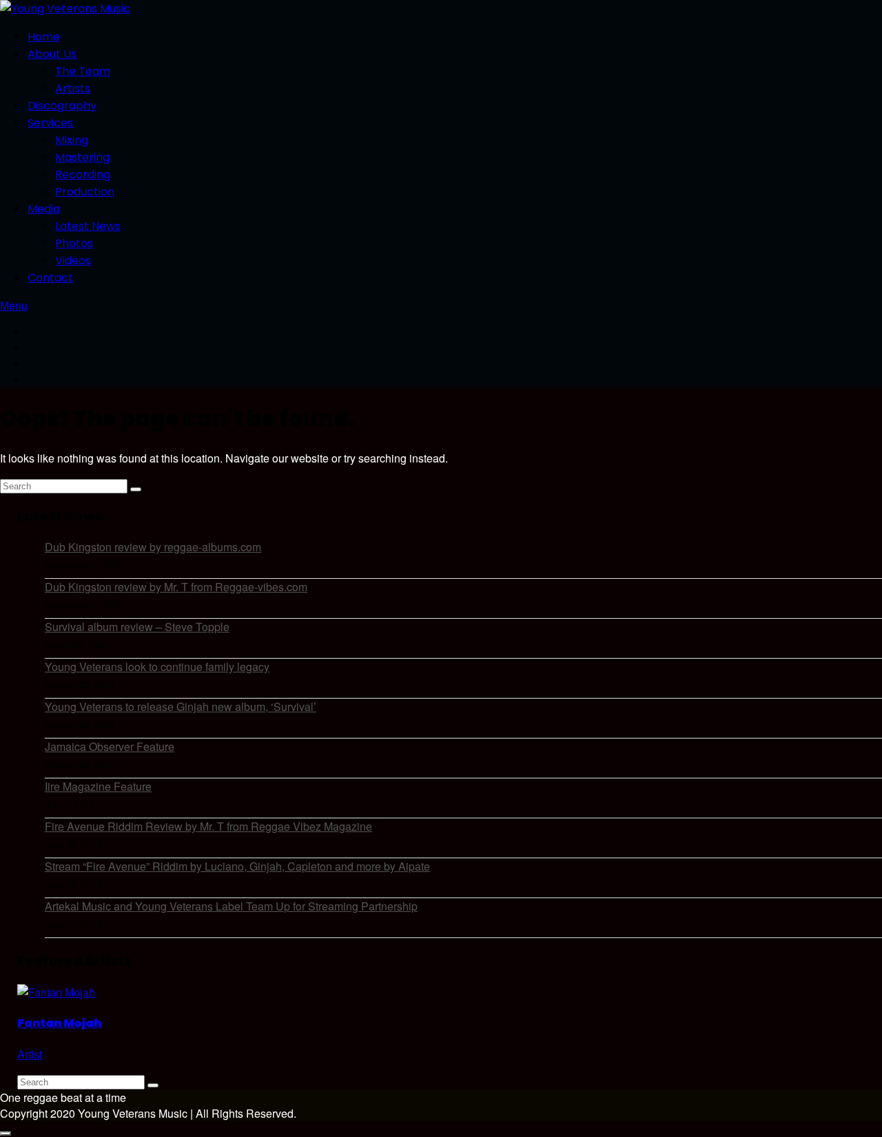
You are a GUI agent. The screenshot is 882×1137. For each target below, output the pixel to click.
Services (50, 123)
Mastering (82, 157)
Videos (73, 260)
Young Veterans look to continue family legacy (157, 666)
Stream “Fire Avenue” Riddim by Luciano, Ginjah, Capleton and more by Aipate (237, 866)
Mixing (71, 140)
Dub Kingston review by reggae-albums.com (153, 547)
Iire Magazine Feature (98, 786)
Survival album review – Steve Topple (137, 627)
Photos (74, 243)
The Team (82, 71)
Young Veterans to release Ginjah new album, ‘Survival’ (180, 706)
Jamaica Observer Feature (109, 746)
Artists (72, 88)
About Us (52, 54)
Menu (14, 305)
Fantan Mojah (59, 1023)
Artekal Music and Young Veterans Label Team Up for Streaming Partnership (231, 906)
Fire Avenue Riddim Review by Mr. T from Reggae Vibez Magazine (208, 826)
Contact (50, 278)
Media (44, 209)
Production (84, 192)
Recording (82, 174)
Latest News (88, 226)
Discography (62, 106)
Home (44, 37)
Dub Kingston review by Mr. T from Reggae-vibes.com (176, 587)
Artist (29, 1054)
